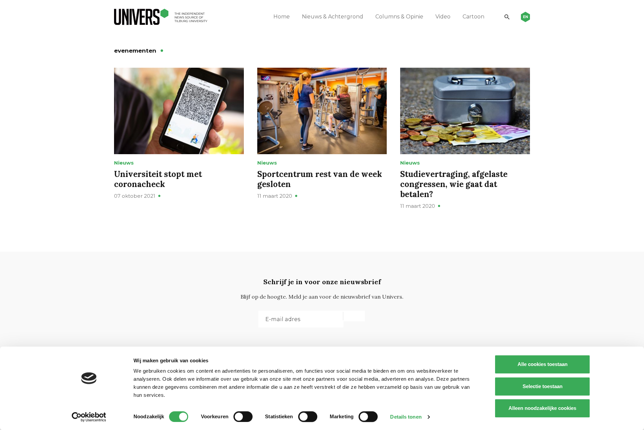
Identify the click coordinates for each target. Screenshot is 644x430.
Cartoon (473, 16)
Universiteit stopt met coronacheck (158, 179)
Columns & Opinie (399, 16)
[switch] (243, 416)
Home (281, 16)
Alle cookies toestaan (543, 364)
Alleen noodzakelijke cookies (542, 408)
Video (442, 16)
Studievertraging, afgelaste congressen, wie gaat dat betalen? (453, 184)
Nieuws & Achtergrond (332, 16)
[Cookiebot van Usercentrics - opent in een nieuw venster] (89, 417)
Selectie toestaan (542, 386)
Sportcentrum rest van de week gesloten (319, 179)
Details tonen (405, 417)
